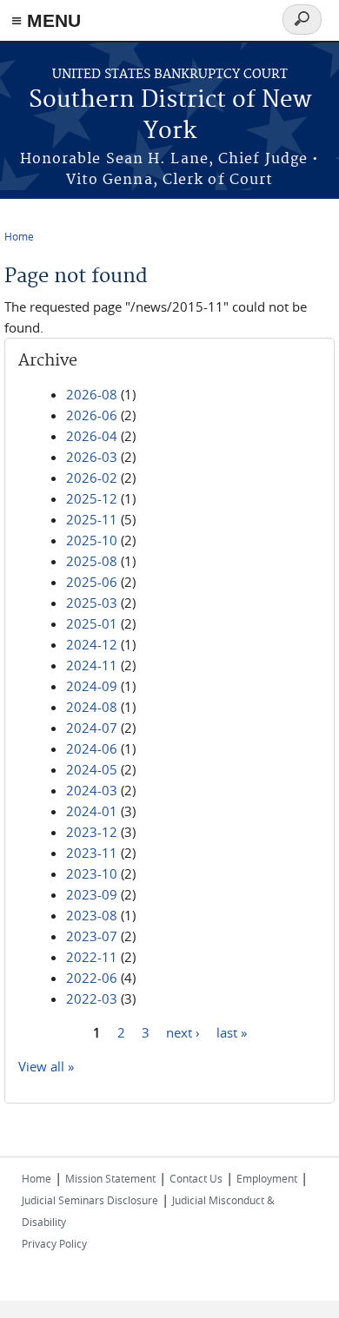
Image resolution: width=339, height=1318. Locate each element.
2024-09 (91, 686)
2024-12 (91, 644)
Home (19, 236)
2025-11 (91, 519)
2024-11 (91, 665)
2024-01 (91, 811)
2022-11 (91, 956)
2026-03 (91, 456)
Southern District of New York (170, 116)
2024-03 (91, 790)
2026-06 (91, 415)
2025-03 (91, 602)
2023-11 (91, 852)
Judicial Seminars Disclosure (90, 1200)
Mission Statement (110, 1178)
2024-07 (91, 727)
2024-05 (91, 769)
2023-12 (91, 831)
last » (231, 1032)
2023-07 (91, 936)
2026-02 (91, 477)
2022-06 (91, 977)
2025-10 (91, 540)
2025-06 (91, 581)
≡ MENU (46, 20)
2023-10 (91, 873)
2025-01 (91, 623)
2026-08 (91, 394)
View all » (46, 1066)
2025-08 (91, 561)
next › (183, 1032)
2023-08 (91, 915)
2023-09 (91, 894)
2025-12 (91, 498)
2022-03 (91, 998)
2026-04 (91, 436)
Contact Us (196, 1178)
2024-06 (91, 748)
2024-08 (91, 706)
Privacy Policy (54, 1243)
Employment (266, 1178)
